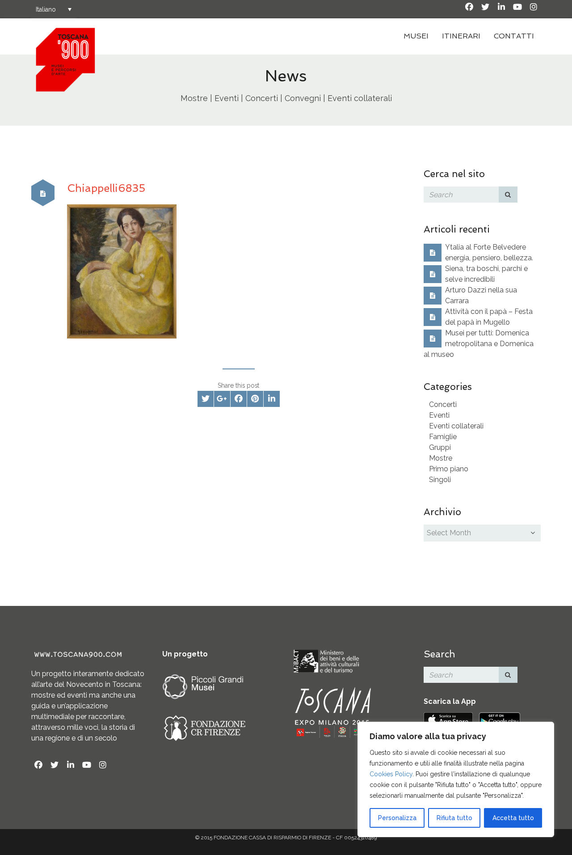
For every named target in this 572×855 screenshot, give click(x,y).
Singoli (440, 479)
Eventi (439, 415)
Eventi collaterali (456, 426)
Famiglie (443, 436)
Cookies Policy (391, 774)
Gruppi (440, 447)
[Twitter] (485, 7)
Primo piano (448, 469)
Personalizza (397, 817)
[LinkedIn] (501, 7)
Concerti (443, 404)
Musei (416, 36)
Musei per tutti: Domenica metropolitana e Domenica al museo (479, 344)
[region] (456, 779)
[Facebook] (469, 7)
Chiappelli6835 (106, 188)
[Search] (508, 194)
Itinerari (461, 36)
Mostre (440, 458)
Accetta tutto (513, 817)
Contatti (514, 36)
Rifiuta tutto (454, 817)
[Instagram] (533, 7)
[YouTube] (517, 7)
